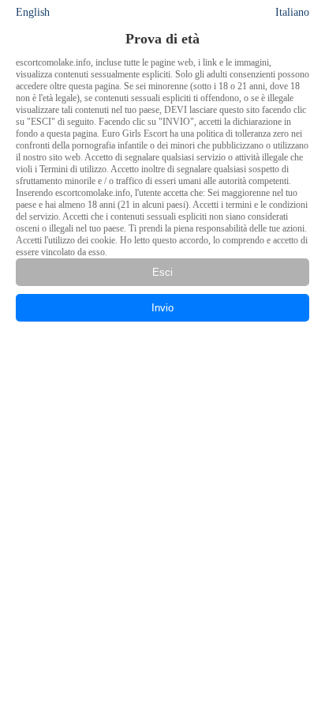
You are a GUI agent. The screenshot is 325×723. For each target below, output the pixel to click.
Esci (162, 272)
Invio (162, 308)
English (33, 12)
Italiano (292, 12)
